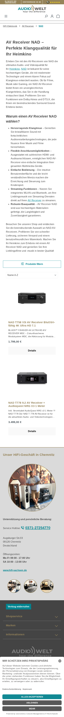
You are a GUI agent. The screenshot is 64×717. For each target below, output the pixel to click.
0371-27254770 (37, 528)
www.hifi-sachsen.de (15, 570)
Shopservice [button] (14, 616)
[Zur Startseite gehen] (32, 8)
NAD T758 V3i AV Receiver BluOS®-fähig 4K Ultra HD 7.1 (31, 324)
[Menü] (6, 16)
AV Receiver (34, 200)
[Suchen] (46, 16)
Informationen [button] (15, 634)
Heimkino (14, 69)
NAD (23, 69)
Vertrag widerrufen (18, 606)
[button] (14, 586)
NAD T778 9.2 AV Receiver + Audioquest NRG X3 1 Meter (26, 404)
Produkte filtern (34, 264)
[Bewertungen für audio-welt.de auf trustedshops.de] (53, 2)
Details (32, 350)
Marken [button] (11, 625)
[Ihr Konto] (52, 16)
